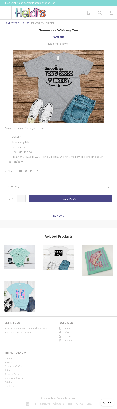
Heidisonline (49, 398)
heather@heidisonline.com (18, 332)
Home (8, 23)
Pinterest (67, 340)
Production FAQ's (13, 366)
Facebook (68, 328)
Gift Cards (9, 386)
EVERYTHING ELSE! (20, 23)
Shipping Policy (12, 374)
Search (8, 358)
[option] (58, 86)
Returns (8, 370)
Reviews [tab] (58, 215)
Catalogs (9, 382)
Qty (11, 198)
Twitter (66, 332)
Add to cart (71, 198)
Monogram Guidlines (15, 378)
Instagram (68, 336)
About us (9, 362)
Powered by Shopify (66, 398)
